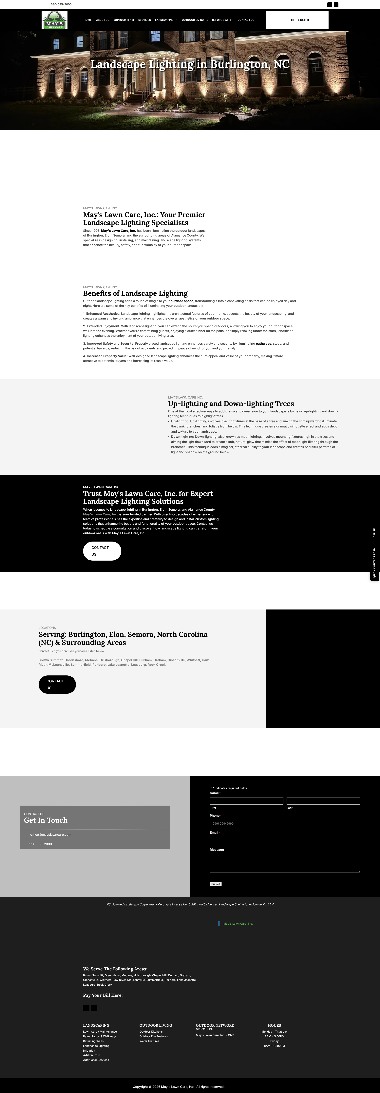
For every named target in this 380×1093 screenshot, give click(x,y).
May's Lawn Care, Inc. (118, 231)
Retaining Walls (93, 1041)
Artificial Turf (91, 1055)
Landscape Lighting (96, 1045)
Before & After (222, 19)
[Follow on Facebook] (329, 4)
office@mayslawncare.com (50, 834)
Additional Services (96, 1060)
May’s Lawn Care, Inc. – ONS (215, 1035)
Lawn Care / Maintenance (100, 1031)
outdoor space (182, 301)
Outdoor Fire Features (154, 1036)
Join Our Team (124, 19)
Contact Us (246, 19)
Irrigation (89, 1050)
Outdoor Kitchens (151, 1031)
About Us (102, 19)
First (213, 808)
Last (290, 808)
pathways (263, 343)
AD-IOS (236, 1087)
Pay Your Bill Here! (103, 995)
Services (144, 19)
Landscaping (164, 19)
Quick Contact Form (374, 562)
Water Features (149, 1041)
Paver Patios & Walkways (100, 1036)
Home (88, 19)
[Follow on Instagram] (336, 4)
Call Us (374, 532)
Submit (215, 884)
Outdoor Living (193, 19)
